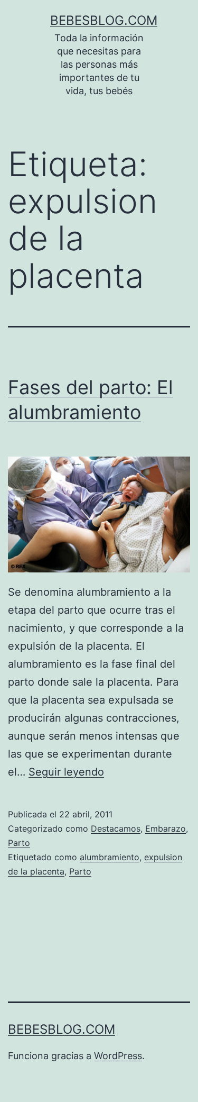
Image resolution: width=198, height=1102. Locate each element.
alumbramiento (109, 857)
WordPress (118, 1055)
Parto (19, 842)
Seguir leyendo (66, 772)
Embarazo (165, 828)
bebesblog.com (103, 20)
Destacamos (115, 828)
